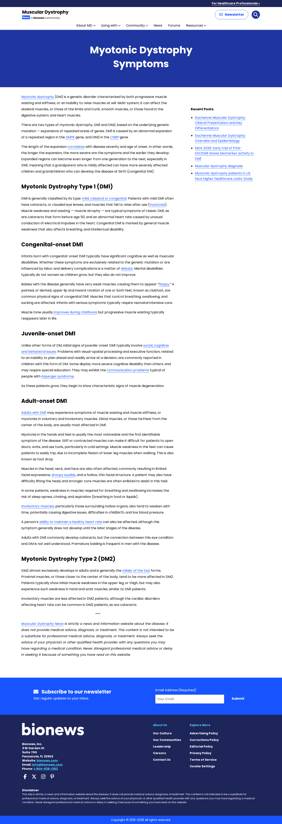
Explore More (200, 725)
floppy (164, 284)
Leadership (162, 746)
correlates (76, 146)
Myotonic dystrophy (37, 96)
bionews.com (47, 760)
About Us (160, 725)
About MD (84, 25)
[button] (231, 14)
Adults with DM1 (33, 412)
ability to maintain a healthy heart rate (70, 522)
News (158, 25)
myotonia (157, 204)
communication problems (128, 370)
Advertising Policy (204, 733)
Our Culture (162, 733)
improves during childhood (75, 312)
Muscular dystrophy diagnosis (219, 166)
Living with (109, 25)
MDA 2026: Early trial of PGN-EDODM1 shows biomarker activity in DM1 (224, 153)
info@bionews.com (47, 765)
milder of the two (136, 570)
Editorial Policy (201, 746)
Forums (174, 25)
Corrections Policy (204, 740)
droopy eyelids (63, 475)
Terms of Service (203, 760)
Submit (238, 698)
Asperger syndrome (57, 376)
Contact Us (162, 760)
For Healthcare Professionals (235, 3)
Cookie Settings (202, 766)
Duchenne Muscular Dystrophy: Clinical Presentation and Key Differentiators (220, 122)
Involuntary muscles (37, 506)
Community (135, 25)
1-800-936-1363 (46, 769)
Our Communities (167, 740)
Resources (194, 25)
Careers (159, 753)
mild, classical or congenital (104, 198)
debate (127, 268)
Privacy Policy (200, 753)
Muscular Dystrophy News (42, 623)
